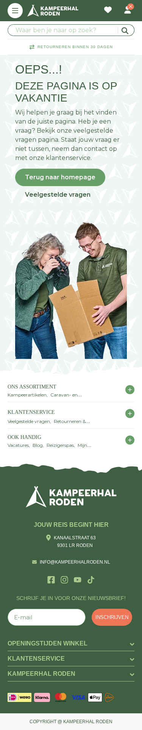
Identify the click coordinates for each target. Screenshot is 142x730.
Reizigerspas (60, 445)
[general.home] (71, 497)
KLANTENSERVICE (31, 412)
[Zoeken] (126, 30)
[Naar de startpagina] (52, 11)
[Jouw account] (127, 10)
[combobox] (71, 30)
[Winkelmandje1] (118, 6)
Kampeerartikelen (27, 395)
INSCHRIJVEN (111, 617)
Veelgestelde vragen (58, 194)
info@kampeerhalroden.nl (75, 562)
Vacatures (18, 445)
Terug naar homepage (60, 177)
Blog (38, 445)
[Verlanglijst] (108, 10)
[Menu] (15, 10)
